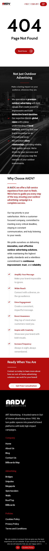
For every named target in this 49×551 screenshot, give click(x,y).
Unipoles (9, 481)
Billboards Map (12, 462)
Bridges (9, 476)
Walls (8, 495)
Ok (18, 547)
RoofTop (9, 500)
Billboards (10, 505)
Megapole (10, 486)
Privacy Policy (12, 524)
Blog (7, 453)
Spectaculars (11, 491)
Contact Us (10, 458)
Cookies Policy (12, 519)
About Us (9, 448)
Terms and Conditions (16, 528)
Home (8, 443)
